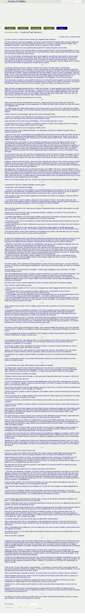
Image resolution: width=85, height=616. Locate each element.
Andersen (10, 28)
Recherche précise (9, 603)
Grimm (23, 28)
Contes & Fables (16, 1)
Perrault (48, 28)
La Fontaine (36, 28)
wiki (42, 32)
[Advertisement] (42, 16)
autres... (62, 28)
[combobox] (71, 1)
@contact (19, 607)
